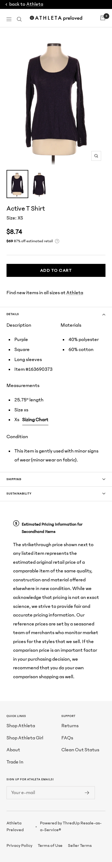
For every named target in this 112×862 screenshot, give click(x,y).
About (13, 750)
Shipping (14, 479)
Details (13, 314)
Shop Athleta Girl (25, 738)
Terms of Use (50, 845)
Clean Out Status (80, 750)
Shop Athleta (21, 726)
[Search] (19, 19)
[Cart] (102, 17)
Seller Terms (80, 845)
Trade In (15, 762)
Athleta (34, 4)
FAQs (67, 738)
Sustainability (19, 493)
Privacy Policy (19, 845)
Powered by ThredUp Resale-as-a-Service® (71, 826)
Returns (70, 726)
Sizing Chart (35, 419)
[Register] (87, 793)
